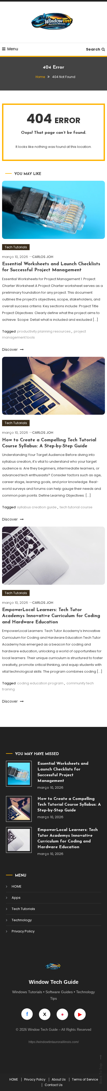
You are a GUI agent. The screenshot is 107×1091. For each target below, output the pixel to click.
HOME (17, 886)
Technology (22, 920)
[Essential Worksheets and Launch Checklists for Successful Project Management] (19, 774)
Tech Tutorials (16, 247)
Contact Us (54, 1085)
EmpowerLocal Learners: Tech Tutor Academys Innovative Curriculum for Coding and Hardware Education (51, 616)
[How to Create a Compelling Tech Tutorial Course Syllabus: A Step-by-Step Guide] (19, 809)
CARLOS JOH (42, 256)
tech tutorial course (76, 507)
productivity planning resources (44, 331)
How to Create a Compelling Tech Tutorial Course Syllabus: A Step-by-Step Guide (69, 804)
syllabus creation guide (37, 507)
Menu (12, 49)
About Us (59, 1079)
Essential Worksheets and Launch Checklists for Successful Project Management (62, 772)
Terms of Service (85, 1079)
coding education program (40, 683)
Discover (10, 349)
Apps (16, 897)
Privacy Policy (23, 931)
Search (93, 49)
